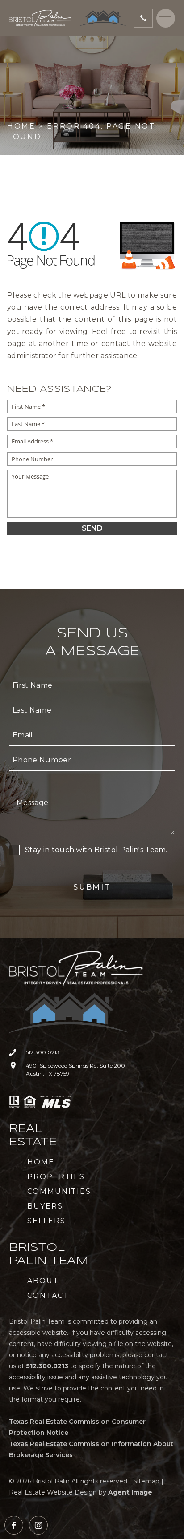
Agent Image (130, 1492)
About (43, 1281)
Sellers (46, 1221)
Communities (59, 1191)
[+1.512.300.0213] (143, 18)
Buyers (45, 1206)
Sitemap (146, 1481)
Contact (48, 1295)
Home (40, 1162)
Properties (56, 1176)
